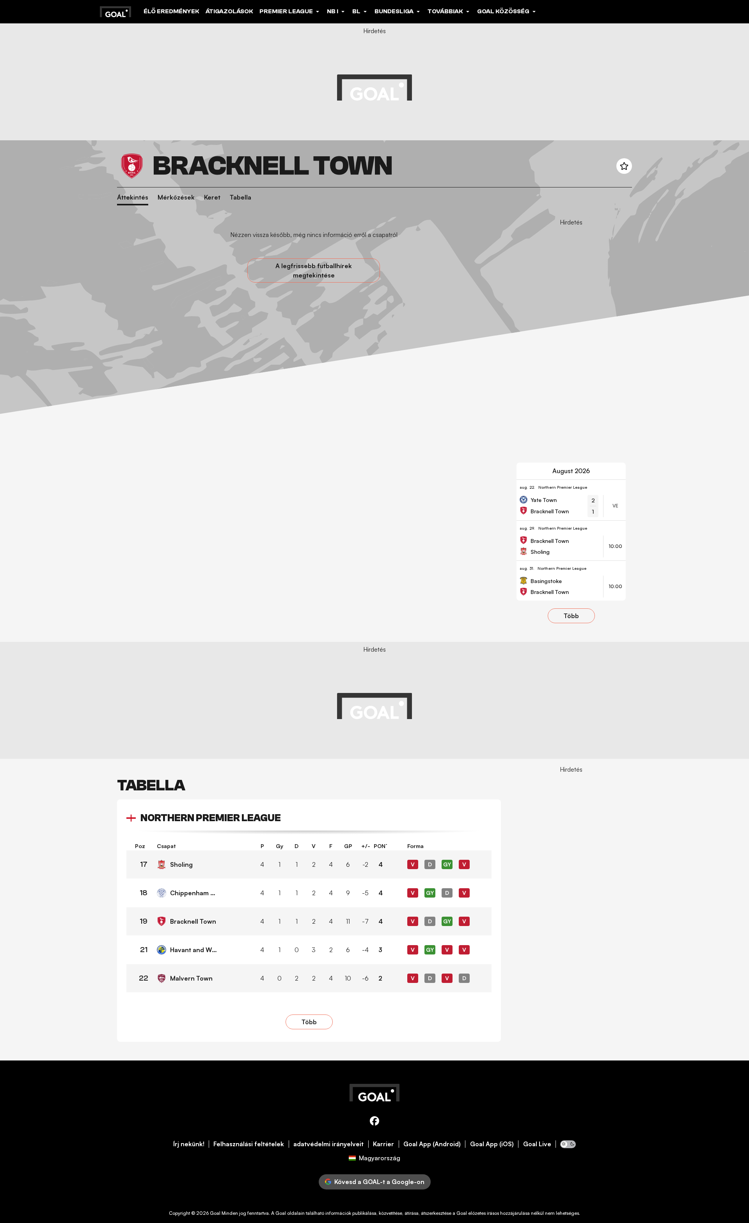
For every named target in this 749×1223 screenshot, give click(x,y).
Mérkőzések (176, 197)
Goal (215, 1213)
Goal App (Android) (432, 1144)
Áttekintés (132, 197)
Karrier (383, 1144)
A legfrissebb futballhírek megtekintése (313, 270)
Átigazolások (229, 11)
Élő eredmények (171, 11)
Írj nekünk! (188, 1144)
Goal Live (537, 1144)
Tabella (240, 197)
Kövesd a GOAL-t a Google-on (379, 1182)
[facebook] (374, 1122)
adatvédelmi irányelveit (328, 1144)
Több (571, 616)
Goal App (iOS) (492, 1144)
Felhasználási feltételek (248, 1144)
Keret (212, 197)
